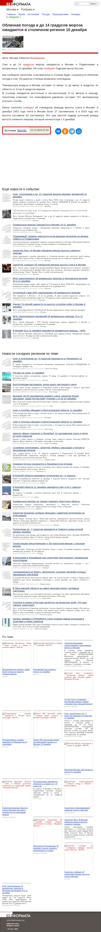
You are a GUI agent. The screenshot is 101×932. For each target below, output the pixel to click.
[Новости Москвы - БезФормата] (16, 3)
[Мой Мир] (79, 131)
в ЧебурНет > (13, 17)
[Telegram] (72, 131)
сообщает (49, 68)
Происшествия (60, 14)
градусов (28, 64)
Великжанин (37, 58)
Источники (33, 14)
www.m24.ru (11, 50)
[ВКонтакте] (58, 131)
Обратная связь (13, 924)
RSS (16, 929)
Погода (46, 14)
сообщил (28, 107)
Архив (21, 14)
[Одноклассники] (65, 131)
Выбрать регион (13, 926)
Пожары (75, 14)
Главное (11, 14)
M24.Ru (22, 130)
